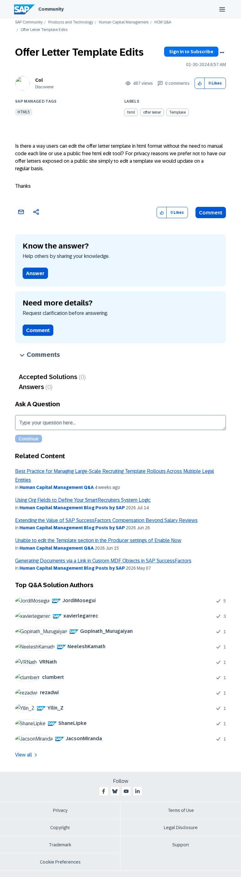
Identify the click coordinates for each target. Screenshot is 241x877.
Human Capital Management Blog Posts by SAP (72, 507)
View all (23, 754)
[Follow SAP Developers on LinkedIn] (137, 791)
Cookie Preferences (60, 861)
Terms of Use (181, 810)
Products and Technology (70, 22)
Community (51, 9)
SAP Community (29, 22)
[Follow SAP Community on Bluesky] (114, 791)
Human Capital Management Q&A (56, 487)
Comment (210, 212)
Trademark (60, 844)
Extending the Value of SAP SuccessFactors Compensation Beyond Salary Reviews (106, 520)
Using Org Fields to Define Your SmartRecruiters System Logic (83, 500)
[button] (200, 83)
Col (39, 80)
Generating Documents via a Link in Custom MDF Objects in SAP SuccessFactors (103, 560)
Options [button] (221, 52)
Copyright (60, 827)
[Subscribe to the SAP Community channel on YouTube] (126, 791)
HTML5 (24, 112)
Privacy (60, 810)
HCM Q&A (162, 22)
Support (180, 844)
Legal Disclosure (181, 827)
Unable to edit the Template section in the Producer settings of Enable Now (98, 540)
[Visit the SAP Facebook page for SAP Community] (103, 791)
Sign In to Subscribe (191, 51)
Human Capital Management (124, 22)
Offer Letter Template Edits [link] (44, 30)
